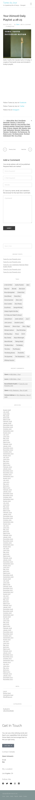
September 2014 (8, 660)
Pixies (4, 128)
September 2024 (8, 453)
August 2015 (7, 639)
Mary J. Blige (26, 326)
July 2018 (6, 580)
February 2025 (7, 444)
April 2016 (6, 624)
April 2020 (6, 554)
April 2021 (6, 531)
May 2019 (6, 569)
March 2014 (6, 672)
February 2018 (7, 586)
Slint (20, 128)
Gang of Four (21, 122)
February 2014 (7, 673)
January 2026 (7, 423)
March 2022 (6, 510)
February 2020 (7, 558)
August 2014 (7, 662)
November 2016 (8, 611)
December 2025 (8, 425)
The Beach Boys (8, 345)
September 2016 (8, 615)
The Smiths (21, 352)
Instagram (16, 110)
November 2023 (8, 472)
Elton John (19, 300)
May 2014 (6, 668)
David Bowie (22, 120)
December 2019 (8, 562)
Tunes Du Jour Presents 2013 (12, 272)
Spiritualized (10, 130)
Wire (12, 135)
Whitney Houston (9, 360)
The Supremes (8, 356)
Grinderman (6, 124)
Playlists (16, 796)
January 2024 (7, 469)
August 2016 (7, 617)
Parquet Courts (19, 126)
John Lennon (8, 322)
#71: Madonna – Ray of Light (18, 390)
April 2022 (6, 508)
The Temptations (19, 356)
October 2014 (7, 658)
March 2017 (6, 603)
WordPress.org (7, 697)
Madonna (7, 326)
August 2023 (7, 478)
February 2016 (7, 628)
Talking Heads (25, 130)
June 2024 (6, 459)
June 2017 (6, 598)
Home (3, 796)
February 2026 (7, 421)
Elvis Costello (8, 304)
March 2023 (6, 488)
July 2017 (6, 596)
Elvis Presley (18, 304)
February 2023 (7, 489)
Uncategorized (10, 26)
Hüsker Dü (14, 124)
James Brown (8, 319)
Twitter (22, 106)
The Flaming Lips (22, 132)
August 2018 (7, 579)
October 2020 (7, 543)
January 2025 (7, 446)
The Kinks (7, 349)
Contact (25, 796)
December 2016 (8, 609)
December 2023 (8, 470)
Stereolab (17, 130)
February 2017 (7, 605)
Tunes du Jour (10, 2)
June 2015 (6, 643)
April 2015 (6, 647)
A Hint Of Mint (8, 285)
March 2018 (6, 584)
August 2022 (7, 501)
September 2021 (8, 522)
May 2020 (6, 552)
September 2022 (8, 499)
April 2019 (6, 571)
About (7, 796)
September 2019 (8, 563)
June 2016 (6, 620)
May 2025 (6, 438)
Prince (17, 334)
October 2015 (7, 635)
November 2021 (8, 518)
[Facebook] (3, 783)
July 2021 (6, 525)
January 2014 (7, 675)
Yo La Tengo (18, 135)
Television (6, 132)
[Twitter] (7, 783)
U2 (28, 356)
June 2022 (6, 505)
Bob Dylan (22, 288)
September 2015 (8, 637)
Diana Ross (17, 296)
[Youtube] (11, 783)
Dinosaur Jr (13, 122)
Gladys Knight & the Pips (11, 311)
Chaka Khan (20, 292)
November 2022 (8, 495)
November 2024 (8, 450)
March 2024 (6, 465)
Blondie (14, 288)
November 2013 (8, 679)
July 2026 (6, 412)
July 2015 (6, 641)
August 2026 (7, 410)
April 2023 (6, 486)
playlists (6, 709)
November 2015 (8, 634)
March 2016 (6, 626)
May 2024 (6, 461)
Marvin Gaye (16, 326)
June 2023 (6, 482)
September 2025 (8, 431)
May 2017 (6, 599)
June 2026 (6, 414)
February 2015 (7, 651)
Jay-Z (27, 319)
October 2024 (7, 451)
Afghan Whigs (10, 120)
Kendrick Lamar (19, 322)
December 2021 (8, 516)
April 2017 (6, 601)
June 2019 (6, 567)
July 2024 (6, 457)
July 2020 (6, 548)
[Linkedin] (19, 783)
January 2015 (7, 653)
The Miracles (16, 349)
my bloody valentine (9, 126)
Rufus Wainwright (19, 337)
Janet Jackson (19, 319)
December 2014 (8, 654)
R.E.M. (23, 334)
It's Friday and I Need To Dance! (13, 315)
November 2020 (8, 541)
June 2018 (6, 582)
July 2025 (6, 434)
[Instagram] (15, 783)
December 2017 (8, 588)
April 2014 (6, 670)
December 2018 (8, 575)
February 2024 (7, 467)
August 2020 (7, 546)
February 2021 (7, 535)
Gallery (20, 796)
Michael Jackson (9, 330)
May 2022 (6, 506)
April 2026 (6, 417)
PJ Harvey (10, 128)
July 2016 (6, 618)
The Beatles (19, 345)
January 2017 (7, 607)
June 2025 (6, 436)
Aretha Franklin (19, 285)
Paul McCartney (21, 330)
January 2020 (7, 560)
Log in (5, 691)
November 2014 (8, 656)
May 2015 (6, 645)
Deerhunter (6, 122)
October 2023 (7, 474)
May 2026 (6, 415)
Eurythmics (7, 307)
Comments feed (8, 695)
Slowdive (24, 128)
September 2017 (8, 592)
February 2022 (7, 512)
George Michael (18, 307)
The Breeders (13, 132)
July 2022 (6, 503)
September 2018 (8, 577)
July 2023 (6, 480)
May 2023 (6, 484)
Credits (11, 796)
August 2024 (7, 455)
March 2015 (6, 649)
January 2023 (7, 491)
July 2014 (6, 664)
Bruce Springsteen (9, 292)
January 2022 (7, 514)
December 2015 (8, 632)
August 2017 (6, 594)
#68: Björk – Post (15, 374)
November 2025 (8, 427)
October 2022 (7, 497)
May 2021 (6, 529)
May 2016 (6, 622)
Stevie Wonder (8, 341)
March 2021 (6, 533)
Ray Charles (7, 337)
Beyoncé (6, 288)
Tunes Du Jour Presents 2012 (12, 259)
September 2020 (8, 544)
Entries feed (7, 693)
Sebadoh (15, 128)
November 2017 (8, 590)
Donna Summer (8, 300)
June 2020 (6, 550)
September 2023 (8, 476)
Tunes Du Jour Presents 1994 (12, 262)
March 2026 (6, 419)
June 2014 (6, 666)
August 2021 (7, 524)
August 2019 (7, 565)
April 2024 (6, 463)
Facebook (23, 102)
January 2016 (7, 630)
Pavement (27, 126)
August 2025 (7, 433)
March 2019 (6, 573)
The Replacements (17, 134)
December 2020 (8, 539)
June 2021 (6, 527)
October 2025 (7, 429)
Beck (16, 120)
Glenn (18, 24)
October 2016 (7, 613)
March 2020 (6, 556)
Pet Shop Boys (8, 334)
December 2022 (8, 493)
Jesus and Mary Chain (23, 124)
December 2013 (8, 677)
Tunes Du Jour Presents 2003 (12, 269)
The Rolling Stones (9, 352)
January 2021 (7, 537)
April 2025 (6, 440)
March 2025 (6, 442)
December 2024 (8, 448)
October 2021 (7, 520)
